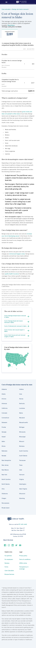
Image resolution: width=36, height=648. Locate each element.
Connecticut (5, 417)
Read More (11, 25)
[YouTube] (20, 546)
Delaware (4, 422)
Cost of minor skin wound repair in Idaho (14, 330)
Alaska (3, 394)
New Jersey (5, 465)
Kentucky (22, 403)
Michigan (21, 427)
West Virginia (23, 489)
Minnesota (22, 432)
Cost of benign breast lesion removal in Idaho (15, 316)
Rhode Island (5, 508)
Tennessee (22, 460)
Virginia (21, 479)
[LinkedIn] (12, 546)
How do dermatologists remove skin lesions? (17, 159)
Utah (20, 470)
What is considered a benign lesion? (14, 98)
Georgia (4, 432)
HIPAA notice (23, 563)
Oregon (4, 498)
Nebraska (4, 451)
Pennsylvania (5, 503)
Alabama (4, 389)
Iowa (20, 394)
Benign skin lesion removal (20, 9)
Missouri (21, 441)
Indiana (21, 389)
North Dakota (6, 484)
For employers (9, 559)
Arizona (4, 398)
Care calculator (6, 9)
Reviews (7, 563)
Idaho (3, 441)
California (4, 408)
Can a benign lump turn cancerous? (14, 230)
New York (4, 474)
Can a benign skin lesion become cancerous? (17, 263)
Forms (6, 567)
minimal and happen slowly (17, 254)
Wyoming (22, 498)
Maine (21, 413)
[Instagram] (9, 546)
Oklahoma (5, 493)
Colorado (4, 413)
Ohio (3, 489)
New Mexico (5, 470)
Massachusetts (23, 422)
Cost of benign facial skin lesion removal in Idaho (13, 321)
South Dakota (23, 455)
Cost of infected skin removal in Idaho (15, 326)
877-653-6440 (23, 524)
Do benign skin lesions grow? (12, 248)
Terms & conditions (24, 559)
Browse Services (9, 574)
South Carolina (23, 451)
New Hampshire (6, 460)
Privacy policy (23, 555)
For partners (8, 555)
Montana (21, 446)
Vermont (21, 474)
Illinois (3, 446)
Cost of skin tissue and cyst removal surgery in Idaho (14, 335)
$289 (9, 33)
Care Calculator (9, 570)
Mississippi (22, 436)
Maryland (22, 417)
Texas (20, 465)
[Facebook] (5, 546)
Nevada (4, 455)
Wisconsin (22, 493)
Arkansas (4, 403)
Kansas (21, 398)
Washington (22, 484)
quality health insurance (11, 274)
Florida (4, 427)
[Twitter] (16, 546)
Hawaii (4, 436)
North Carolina (6, 479)
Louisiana (22, 408)
